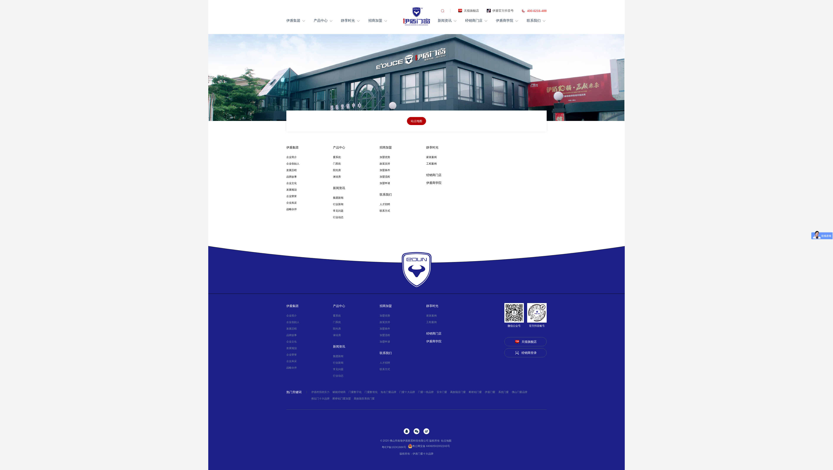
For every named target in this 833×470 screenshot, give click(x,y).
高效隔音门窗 (458, 392)
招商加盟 (375, 20)
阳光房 (337, 170)
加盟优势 (385, 157)
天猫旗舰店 (471, 10)
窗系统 (337, 157)
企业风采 (291, 202)
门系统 (337, 163)
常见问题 (338, 210)
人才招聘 (385, 204)
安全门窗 (442, 392)
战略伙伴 (291, 209)
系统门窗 (503, 392)
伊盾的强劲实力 (320, 392)
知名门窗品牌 (388, 392)
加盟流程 (385, 176)
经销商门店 (473, 20)
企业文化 (291, 183)
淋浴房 (337, 176)
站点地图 (446, 440)
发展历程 (291, 170)
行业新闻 (338, 204)
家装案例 (431, 157)
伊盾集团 (293, 20)
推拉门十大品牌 (320, 398)
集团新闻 (338, 197)
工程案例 (431, 163)
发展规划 (291, 189)
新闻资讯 (445, 20)
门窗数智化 (371, 392)
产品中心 (321, 20)
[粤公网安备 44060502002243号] (450, 447)
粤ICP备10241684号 (394, 447)
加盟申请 (385, 183)
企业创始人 (292, 163)
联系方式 (385, 210)
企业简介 (291, 157)
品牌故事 (291, 176)
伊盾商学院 (504, 20)
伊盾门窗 (490, 392)
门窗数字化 (355, 392)
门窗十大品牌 (407, 392)
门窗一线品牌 (426, 392)
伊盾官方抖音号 (503, 10)
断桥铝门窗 (475, 392)
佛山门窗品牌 (519, 392)
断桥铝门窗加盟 (342, 398)
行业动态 (338, 217)
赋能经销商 (339, 392)
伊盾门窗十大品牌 (423, 453)
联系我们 (534, 20)
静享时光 (348, 20)
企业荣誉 (291, 196)
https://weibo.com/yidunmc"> (426, 431)
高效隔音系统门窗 (364, 398)
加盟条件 (385, 170)
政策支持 (385, 163)
